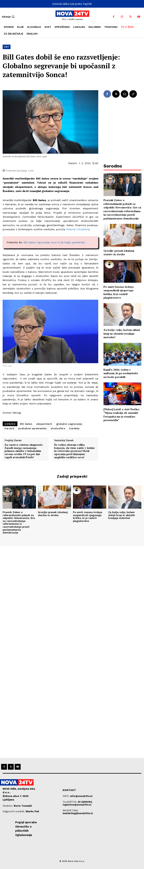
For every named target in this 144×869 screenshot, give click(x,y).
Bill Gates (26, 424)
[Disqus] (72, 597)
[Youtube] (139, 16)
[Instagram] (122, 16)
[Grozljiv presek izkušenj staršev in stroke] (122, 235)
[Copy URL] (133, 94)
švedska (74, 428)
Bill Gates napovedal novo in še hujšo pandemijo (54, 242)
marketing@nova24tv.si (78, 813)
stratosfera (58, 428)
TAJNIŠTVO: (70, 801)
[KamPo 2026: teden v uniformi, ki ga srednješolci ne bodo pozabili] (122, 354)
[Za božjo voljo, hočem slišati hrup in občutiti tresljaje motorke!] (122, 314)
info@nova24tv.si (81, 796)
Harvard (9, 428)
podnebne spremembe (32, 428)
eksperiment (44, 424)
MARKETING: (70, 810)
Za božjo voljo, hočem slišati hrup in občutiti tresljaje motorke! (122, 333)
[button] (8, 16)
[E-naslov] (124, 94)
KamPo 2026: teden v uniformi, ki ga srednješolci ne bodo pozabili (121, 373)
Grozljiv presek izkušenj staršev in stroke (119, 252)
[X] (130, 16)
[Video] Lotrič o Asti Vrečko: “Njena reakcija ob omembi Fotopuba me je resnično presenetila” (122, 414)
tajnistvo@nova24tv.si (77, 804)
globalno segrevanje (69, 424)
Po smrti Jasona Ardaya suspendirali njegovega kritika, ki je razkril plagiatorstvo (119, 292)
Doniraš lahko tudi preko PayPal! (72, 4)
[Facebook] (113, 16)
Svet (6, 46)
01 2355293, (85, 801)
